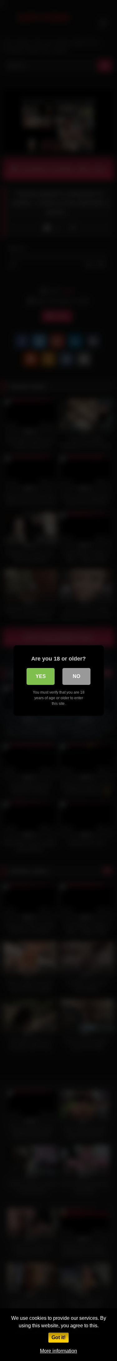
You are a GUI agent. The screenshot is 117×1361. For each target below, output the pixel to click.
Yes (41, 676)
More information (58, 1351)
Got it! (58, 1337)
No (76, 676)
